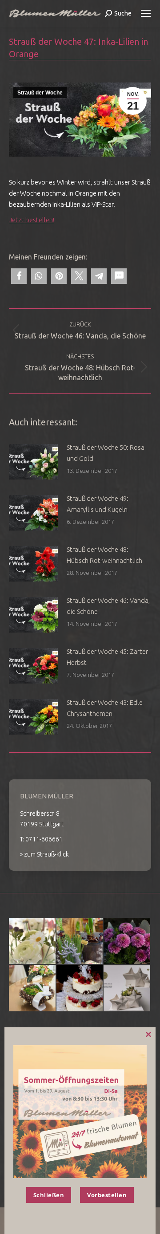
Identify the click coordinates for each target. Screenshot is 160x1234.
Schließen (48, 1195)
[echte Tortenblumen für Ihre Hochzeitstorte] (80, 988)
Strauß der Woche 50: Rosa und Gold (105, 453)
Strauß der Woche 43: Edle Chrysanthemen (105, 708)
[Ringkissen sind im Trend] (32, 988)
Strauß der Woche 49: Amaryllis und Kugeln (97, 504)
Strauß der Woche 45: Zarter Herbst (107, 657)
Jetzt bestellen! (31, 220)
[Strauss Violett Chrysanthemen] (127, 941)
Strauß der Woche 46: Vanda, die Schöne (108, 606)
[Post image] (33, 461)
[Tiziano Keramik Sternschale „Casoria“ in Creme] (127, 988)
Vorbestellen (107, 1195)
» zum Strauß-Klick (44, 854)
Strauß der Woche (40, 93)
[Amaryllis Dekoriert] (80, 941)
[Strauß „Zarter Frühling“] (32, 941)
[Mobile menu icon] (145, 13)
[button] (19, 276)
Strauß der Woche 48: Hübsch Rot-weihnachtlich (104, 555)
